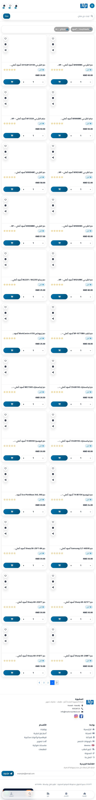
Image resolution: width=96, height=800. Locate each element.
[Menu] (92, 5)
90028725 (76, 708)
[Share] (53, 50)
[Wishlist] (53, 38)
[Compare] (53, 44)
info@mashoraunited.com (70, 711)
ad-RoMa (38, 784)
